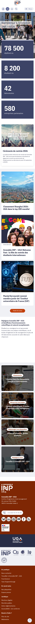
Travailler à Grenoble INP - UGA (11, 576)
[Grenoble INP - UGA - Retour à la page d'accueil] (17, 3)
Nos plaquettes (6, 589)
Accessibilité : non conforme (10, 609)
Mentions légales (6, 600)
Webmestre (5, 619)
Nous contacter (6, 573)
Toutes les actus (17, 310)
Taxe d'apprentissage (8, 582)
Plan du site (5, 616)
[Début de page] (30, 620)
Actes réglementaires (8, 606)
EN (12, 9)
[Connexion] (3, 9)
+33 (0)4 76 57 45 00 (14, 513)
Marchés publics (6, 603)
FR (7, 9)
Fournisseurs (5, 579)
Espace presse (6, 592)
